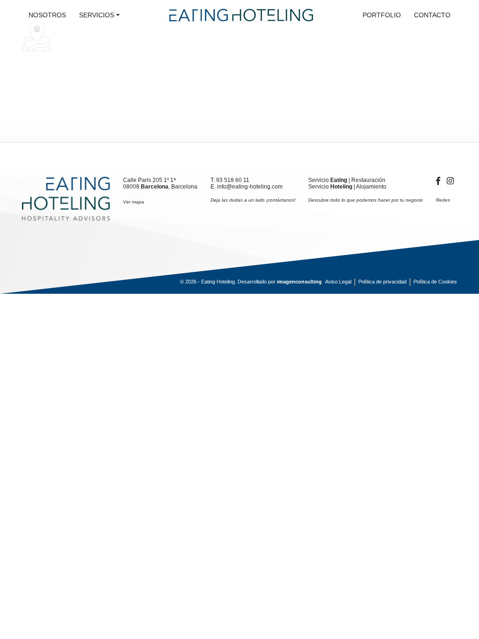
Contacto (432, 15)
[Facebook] (439, 181)
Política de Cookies (435, 281)
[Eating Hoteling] (66, 199)
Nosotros (47, 15)
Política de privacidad (382, 281)
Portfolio (382, 15)
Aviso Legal (338, 281)
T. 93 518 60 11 (229, 180)
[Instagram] (450, 181)
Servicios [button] (96, 15)
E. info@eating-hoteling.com (246, 186)
